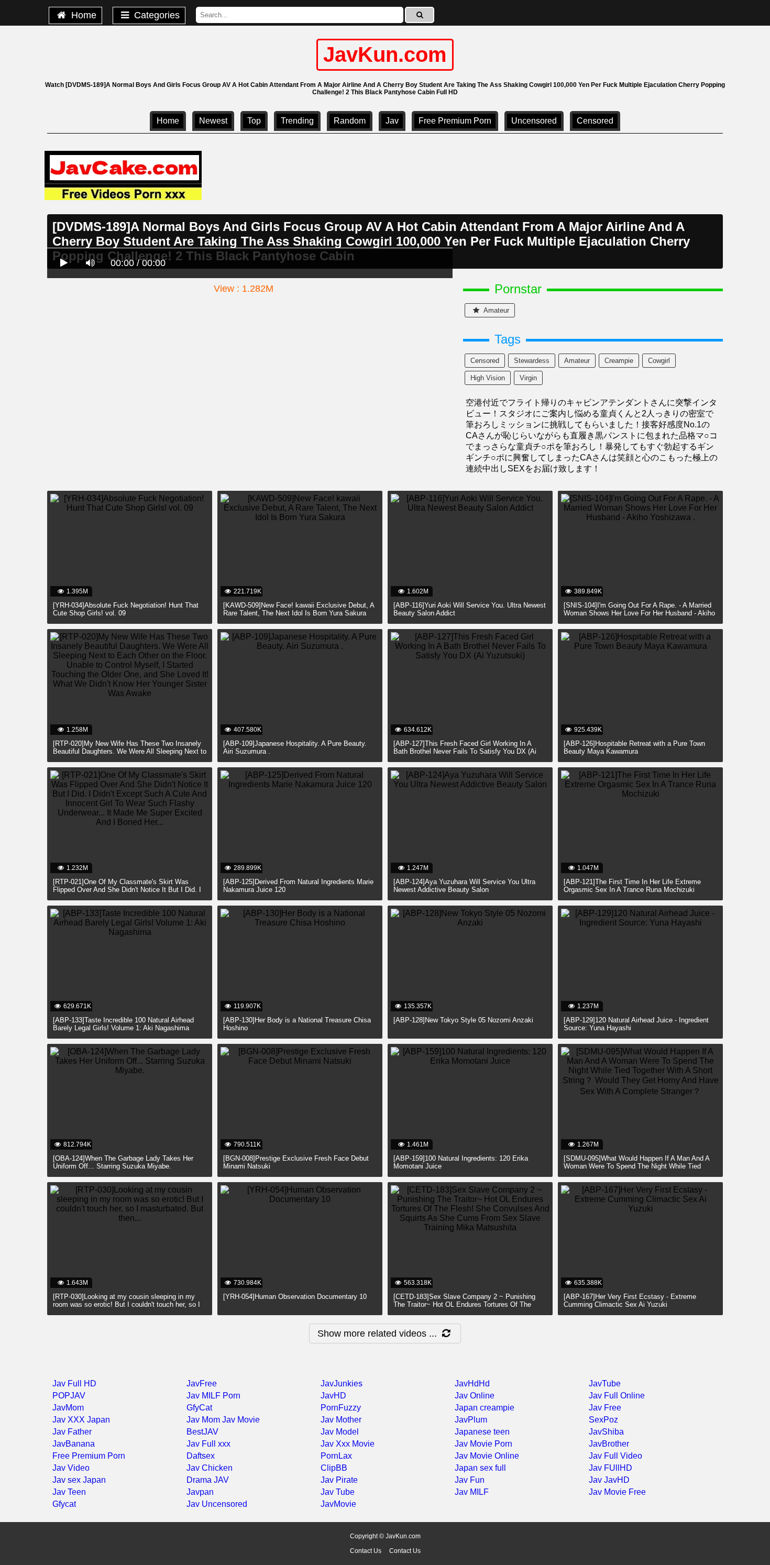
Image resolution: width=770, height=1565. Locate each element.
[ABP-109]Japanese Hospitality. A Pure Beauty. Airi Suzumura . (295, 747)
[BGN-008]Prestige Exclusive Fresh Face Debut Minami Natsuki (296, 1162)
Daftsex (200, 1455)
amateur (495, 310)
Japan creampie (484, 1407)
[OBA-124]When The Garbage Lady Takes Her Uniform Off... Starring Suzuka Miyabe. (123, 1162)
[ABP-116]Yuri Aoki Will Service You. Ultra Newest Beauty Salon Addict (469, 609)
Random (350, 120)
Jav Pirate (339, 1479)
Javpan (200, 1491)
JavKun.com (385, 54)
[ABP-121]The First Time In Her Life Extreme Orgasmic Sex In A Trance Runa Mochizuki (632, 886)
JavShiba (606, 1431)
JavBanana (73, 1443)
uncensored (534, 120)
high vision (487, 378)
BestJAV (202, 1431)
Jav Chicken (209, 1467)
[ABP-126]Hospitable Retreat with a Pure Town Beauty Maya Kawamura (634, 747)
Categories (155, 15)
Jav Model (340, 1431)
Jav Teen (69, 1491)
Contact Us (365, 1551)
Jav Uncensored (216, 1504)
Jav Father (72, 1431)
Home (82, 15)
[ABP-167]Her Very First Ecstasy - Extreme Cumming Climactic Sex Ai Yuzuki (630, 1300)
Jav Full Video (615, 1455)
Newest (213, 120)
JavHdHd (472, 1383)
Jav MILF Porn (213, 1395)
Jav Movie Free (617, 1491)
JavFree (201, 1383)
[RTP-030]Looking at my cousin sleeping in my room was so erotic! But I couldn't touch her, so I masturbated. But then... (126, 1304)
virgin (528, 378)
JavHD (333, 1395)
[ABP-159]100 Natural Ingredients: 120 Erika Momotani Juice (460, 1162)
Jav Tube (338, 1491)
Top (254, 120)
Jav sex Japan (79, 1479)
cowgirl (659, 361)
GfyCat (199, 1407)
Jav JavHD (609, 1479)
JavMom (68, 1407)
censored (595, 120)
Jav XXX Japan (81, 1419)
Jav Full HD (74, 1383)
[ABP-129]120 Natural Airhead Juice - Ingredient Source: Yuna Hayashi (636, 1024)
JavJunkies (341, 1383)
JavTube (605, 1383)
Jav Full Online (617, 1395)
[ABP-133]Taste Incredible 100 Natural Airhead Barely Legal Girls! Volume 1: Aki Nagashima (123, 1024)
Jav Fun (470, 1479)
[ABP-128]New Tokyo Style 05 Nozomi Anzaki (463, 1020)
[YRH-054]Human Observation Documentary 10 (295, 1297)
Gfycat (64, 1504)
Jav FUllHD (610, 1467)
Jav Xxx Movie (348, 1443)
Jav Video (71, 1467)
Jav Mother (341, 1419)
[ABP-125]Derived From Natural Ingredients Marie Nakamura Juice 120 (298, 886)
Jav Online (474, 1395)
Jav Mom (203, 1419)
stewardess (531, 361)
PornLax (336, 1455)
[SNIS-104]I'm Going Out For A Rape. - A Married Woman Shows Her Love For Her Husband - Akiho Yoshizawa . (639, 613)
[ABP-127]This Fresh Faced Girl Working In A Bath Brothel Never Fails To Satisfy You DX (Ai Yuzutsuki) (464, 751)
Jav (392, 120)
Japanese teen (482, 1431)
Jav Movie (241, 1419)
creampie (618, 361)
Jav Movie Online (487, 1455)
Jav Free (605, 1407)
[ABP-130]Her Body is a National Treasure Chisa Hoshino (297, 1024)
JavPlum (471, 1419)
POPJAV (68, 1395)
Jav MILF (472, 1491)
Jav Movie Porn (483, 1443)
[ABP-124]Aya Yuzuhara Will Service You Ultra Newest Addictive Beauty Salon (464, 886)
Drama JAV (207, 1479)
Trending (297, 120)
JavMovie (338, 1504)
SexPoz (603, 1419)
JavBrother (609, 1443)
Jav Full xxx (208, 1443)
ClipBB (334, 1467)
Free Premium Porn (455, 120)
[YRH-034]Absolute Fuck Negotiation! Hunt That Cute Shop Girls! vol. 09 (126, 609)
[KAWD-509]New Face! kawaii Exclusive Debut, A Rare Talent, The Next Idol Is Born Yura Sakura (298, 609)
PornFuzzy (341, 1407)
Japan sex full (480, 1467)
